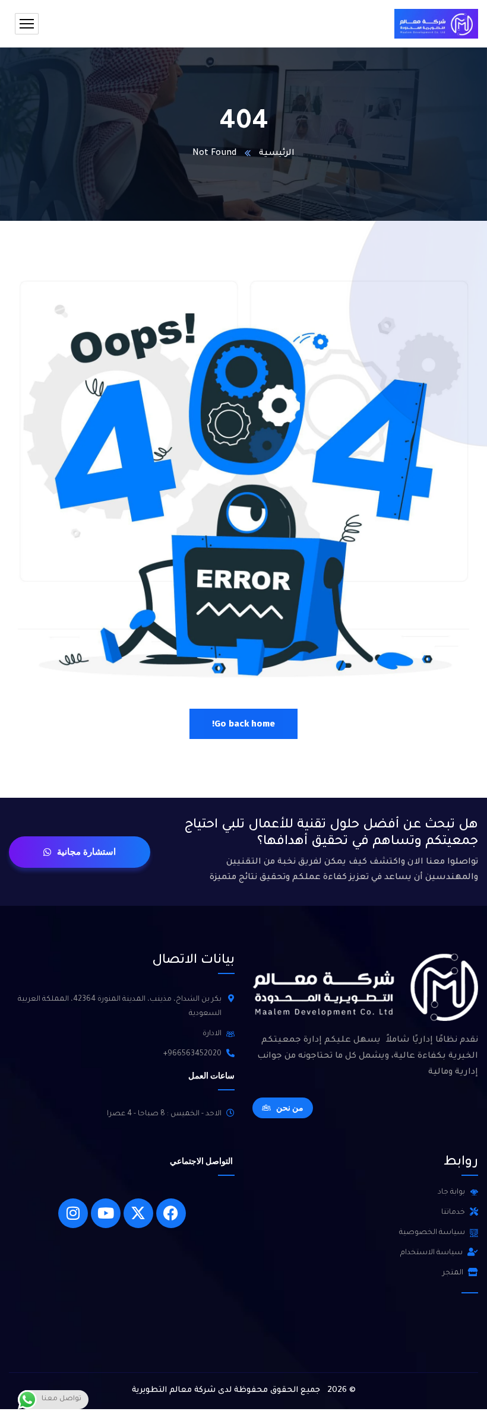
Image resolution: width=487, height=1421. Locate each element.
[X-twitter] (138, 1213)
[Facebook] (171, 1213)
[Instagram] (73, 1213)
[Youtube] (106, 1213)
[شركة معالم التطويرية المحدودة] (436, 24)
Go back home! (243, 723)
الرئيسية (277, 153)
